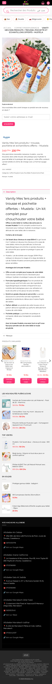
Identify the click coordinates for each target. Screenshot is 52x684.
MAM (7, 672)
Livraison (38, 661)
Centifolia (15, 668)
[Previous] (2, 366)
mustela (10, 176)
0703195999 (11, 588)
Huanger (7, 671)
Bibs (23, 670)
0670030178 (11, 543)
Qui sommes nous (11, 667)
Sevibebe (36, 672)
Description (11, 192)
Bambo (21, 667)
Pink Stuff (39, 675)
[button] (4, 2)
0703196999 (11, 565)
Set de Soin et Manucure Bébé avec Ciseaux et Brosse (9, 366)
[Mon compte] (48, 3)
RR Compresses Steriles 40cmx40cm (26, 364)
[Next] (49, 366)
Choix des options (9, 381)
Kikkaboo (24, 668)
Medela (23, 671)
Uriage (44, 672)
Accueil (7, 28)
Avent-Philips (41, 668)
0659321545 (11, 610)
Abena (7, 668)
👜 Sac (7, 19)
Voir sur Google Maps (14, 547)
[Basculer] (4, 192)
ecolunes (44, 671)
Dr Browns (10, 674)
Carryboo (20, 674)
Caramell (42, 674)
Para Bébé (27, 173)
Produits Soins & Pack (37, 173)
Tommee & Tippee (40, 670)
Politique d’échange (26, 662)
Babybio (28, 667)
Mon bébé (15, 671)
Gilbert (17, 670)
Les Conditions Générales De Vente (26, 659)
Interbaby (9, 670)
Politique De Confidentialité (21, 661)
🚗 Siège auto (35, 19)
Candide (29, 672)
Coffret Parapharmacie (26, 28)
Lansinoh (44, 667)
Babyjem (32, 668)
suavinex (30, 671)
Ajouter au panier (26, 381)
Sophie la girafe (31, 674)
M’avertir (8, 124)
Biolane (12, 675)
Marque (9, 336)
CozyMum (36, 667)
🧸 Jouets (19, 19)
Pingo (37, 671)
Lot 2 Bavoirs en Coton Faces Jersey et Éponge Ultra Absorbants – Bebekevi (43, 367)
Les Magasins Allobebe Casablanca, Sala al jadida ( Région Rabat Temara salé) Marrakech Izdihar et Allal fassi (26, 664)
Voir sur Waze (11, 615)
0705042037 (11, 633)
